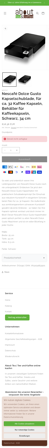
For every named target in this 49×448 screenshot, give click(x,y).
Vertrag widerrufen (17, 317)
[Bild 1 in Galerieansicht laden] (9, 80)
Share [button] (6, 272)
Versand (13, 127)
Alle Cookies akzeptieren (24, 424)
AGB (18, 443)
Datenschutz (9, 443)
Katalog (8, 306)
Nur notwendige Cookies (24, 430)
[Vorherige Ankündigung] (4, 3)
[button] (5, 13)
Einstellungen (24, 436)
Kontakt (8, 312)
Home (7, 300)
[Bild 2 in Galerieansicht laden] (24, 80)
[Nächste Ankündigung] (44, 3)
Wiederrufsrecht (12, 356)
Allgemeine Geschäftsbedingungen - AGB (23, 339)
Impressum (10, 345)
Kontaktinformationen (14, 333)
